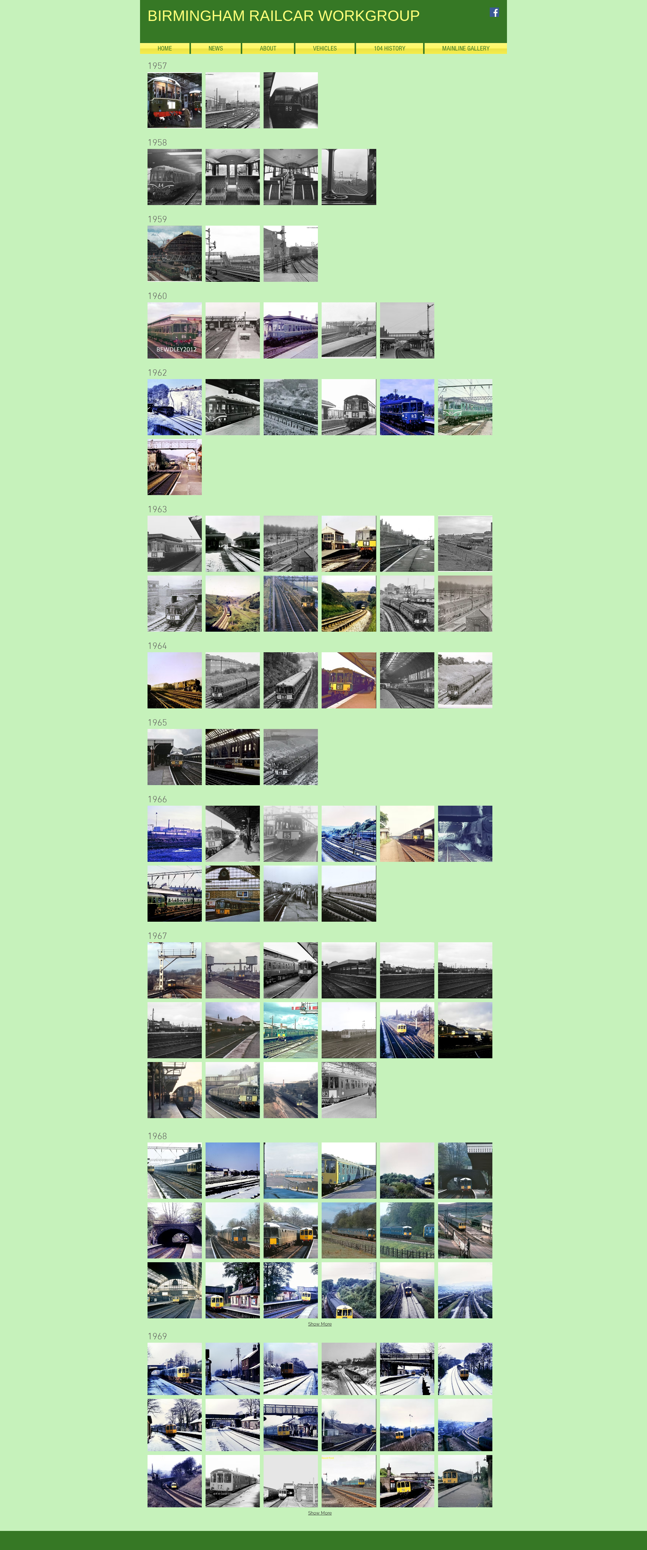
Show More (320, 1324)
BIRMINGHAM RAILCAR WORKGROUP (284, 15)
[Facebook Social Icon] (494, 12)
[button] (175, 100)
